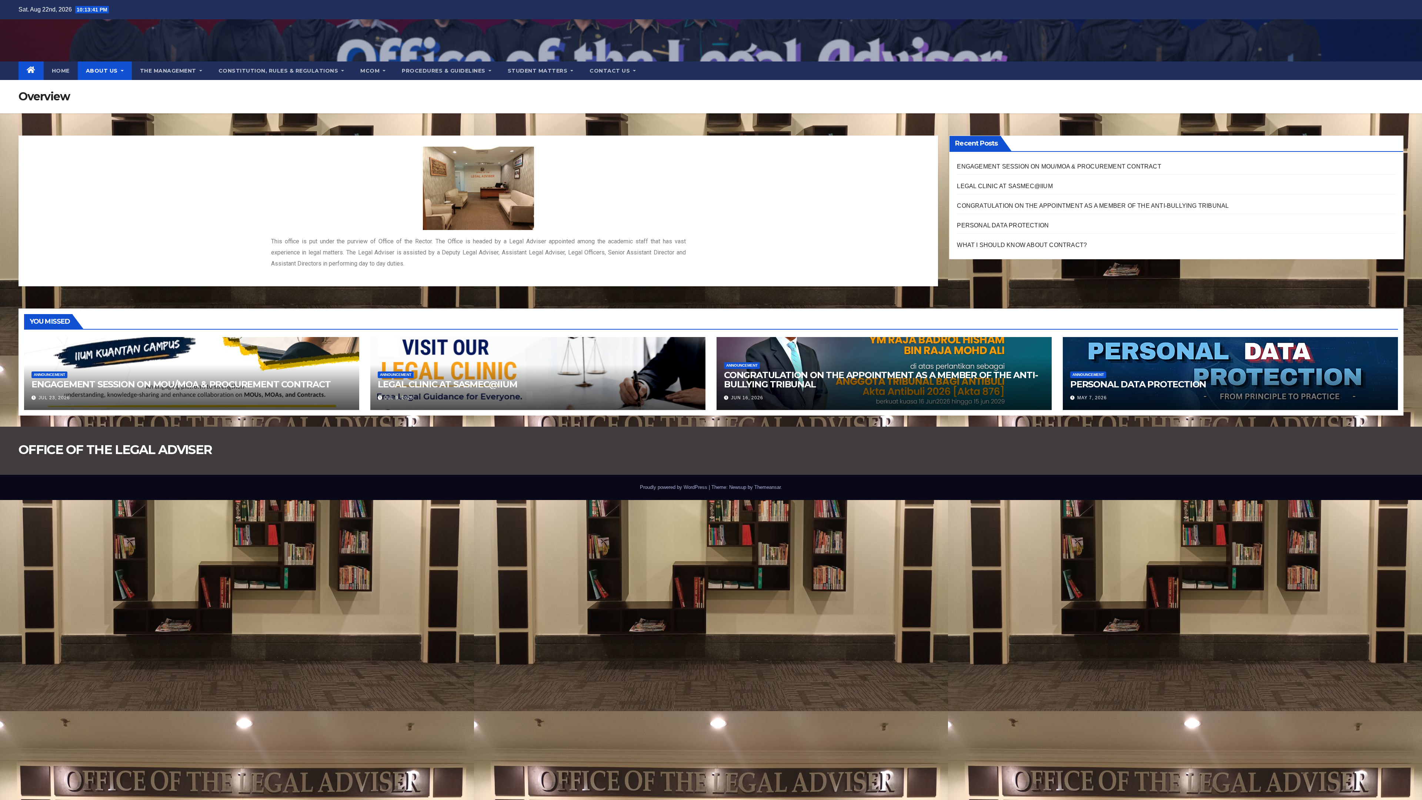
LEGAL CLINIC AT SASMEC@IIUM (1004, 186)
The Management (169, 70)
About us (103, 70)
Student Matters (538, 70)
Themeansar (767, 487)
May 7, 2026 (1092, 397)
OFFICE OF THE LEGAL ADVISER (115, 449)
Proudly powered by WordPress (674, 487)
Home (61, 70)
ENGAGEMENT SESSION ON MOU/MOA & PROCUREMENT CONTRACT (1059, 166)
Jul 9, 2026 (399, 397)
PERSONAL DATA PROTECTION (1003, 225)
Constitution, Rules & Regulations (279, 70)
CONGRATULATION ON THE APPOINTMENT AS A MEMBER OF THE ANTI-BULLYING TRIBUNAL (1093, 206)
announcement (49, 375)
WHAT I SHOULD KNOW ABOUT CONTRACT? (1022, 245)
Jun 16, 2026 (747, 397)
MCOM (370, 70)
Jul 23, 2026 (54, 397)
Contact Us (611, 70)
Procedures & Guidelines (444, 70)
